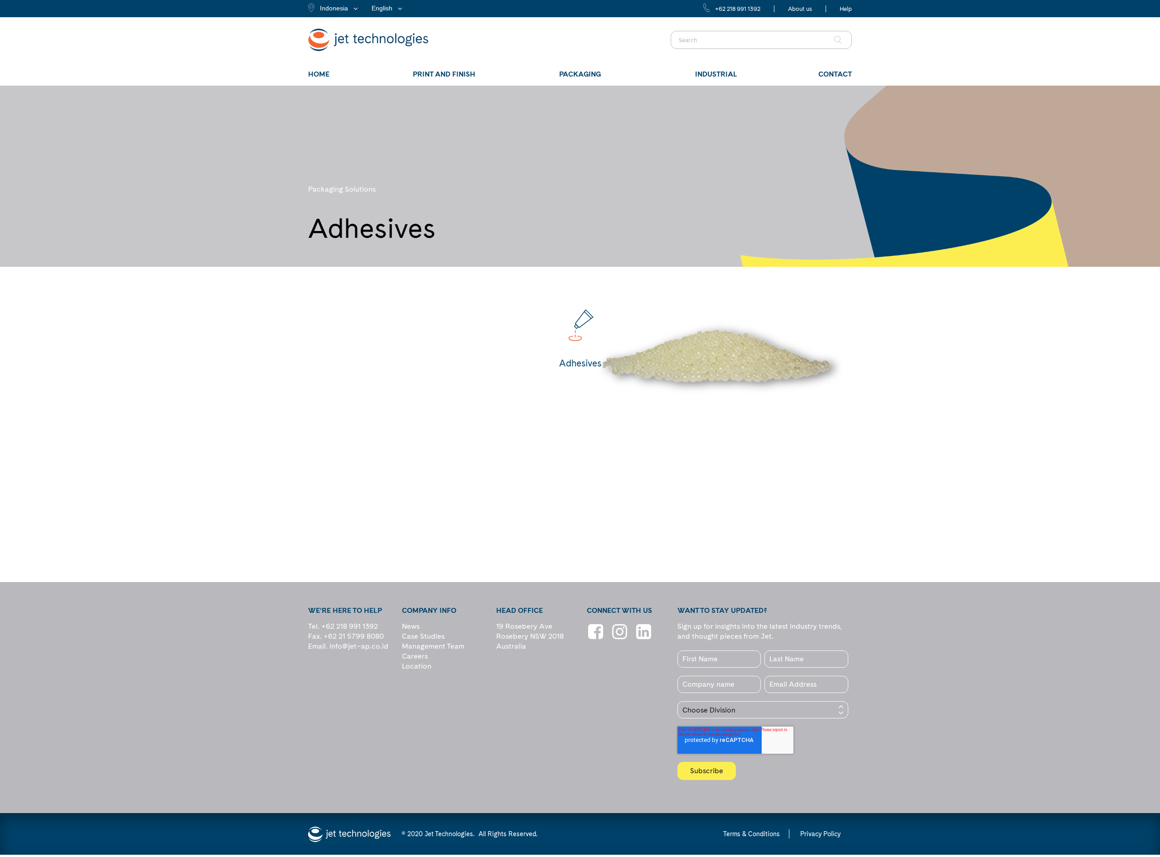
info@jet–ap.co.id (358, 646)
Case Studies (423, 636)
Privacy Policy (820, 834)
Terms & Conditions (751, 834)
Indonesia (334, 8)
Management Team (433, 646)
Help (846, 8)
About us (800, 8)
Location (416, 666)
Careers (415, 656)
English (382, 8)
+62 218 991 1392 (737, 8)
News (411, 626)
